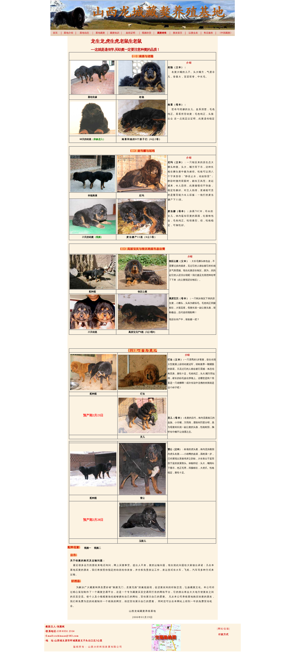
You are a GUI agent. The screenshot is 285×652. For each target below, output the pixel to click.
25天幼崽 (92, 332)
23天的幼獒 (88, 237)
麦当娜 (130, 237)
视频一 (88, 548)
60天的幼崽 (85, 139)
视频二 (97, 548)
